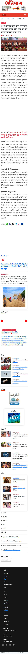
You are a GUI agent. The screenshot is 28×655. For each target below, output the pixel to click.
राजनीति (8, 18)
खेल (2, 18)
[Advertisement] (14, 115)
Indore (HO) (9, 630)
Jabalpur (7, 640)
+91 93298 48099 (8, 636)
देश (3, 259)
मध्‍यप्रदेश (3, 23)
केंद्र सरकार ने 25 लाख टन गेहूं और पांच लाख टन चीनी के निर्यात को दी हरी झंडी (14, 266)
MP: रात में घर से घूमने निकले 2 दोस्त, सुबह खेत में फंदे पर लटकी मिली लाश (14, 135)
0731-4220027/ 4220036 (10, 631)
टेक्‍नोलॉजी (19, 18)
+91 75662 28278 (8, 642)
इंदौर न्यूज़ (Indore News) (6, 330)
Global (24, 18)
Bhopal (7, 635)
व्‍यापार (13, 18)
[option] (3, 19)
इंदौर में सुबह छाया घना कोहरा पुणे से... (10, 332)
